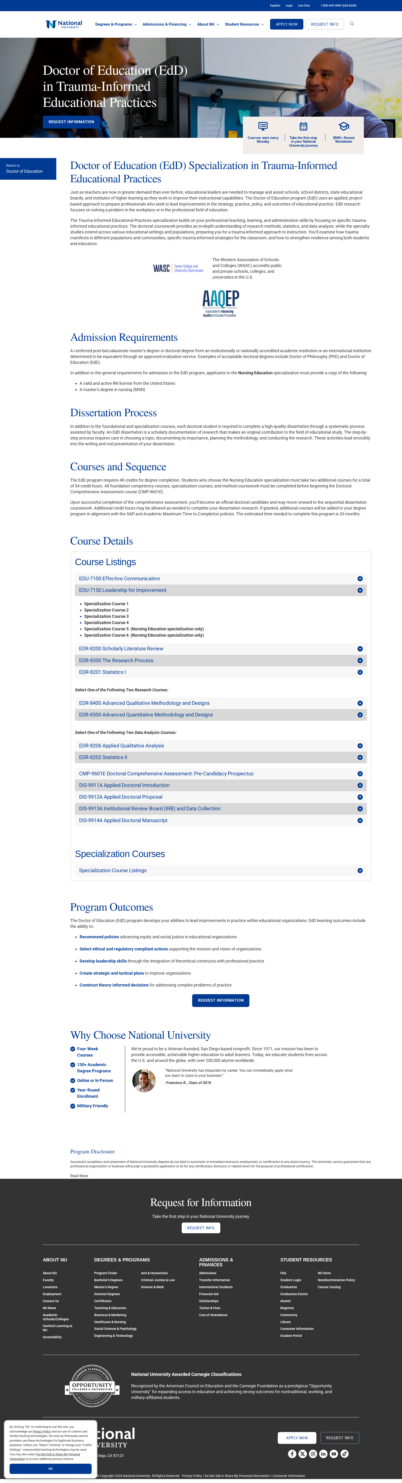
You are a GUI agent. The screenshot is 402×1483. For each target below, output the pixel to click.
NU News (49, 1308)
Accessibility (52, 1337)
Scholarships (208, 1301)
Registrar (287, 1308)
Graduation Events (294, 1294)
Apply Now (287, 24)
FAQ (283, 1273)
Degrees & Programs (113, 24)
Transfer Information (214, 1280)
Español (275, 5)
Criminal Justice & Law (158, 1280)
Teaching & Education (110, 1308)
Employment (52, 1294)
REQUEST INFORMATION (71, 122)
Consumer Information (297, 1329)
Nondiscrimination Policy (336, 1280)
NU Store (324, 1273)
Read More (79, 1176)
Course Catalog (329, 1287)
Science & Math (152, 1287)
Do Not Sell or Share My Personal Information (237, 1476)
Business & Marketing (110, 1315)
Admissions (207, 1273)
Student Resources (242, 24)
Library (285, 1322)
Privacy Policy (192, 1476)
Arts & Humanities (154, 1273)
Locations (50, 1287)
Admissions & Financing (165, 24)
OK (50, 1468)
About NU (205, 24)
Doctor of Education (24, 171)
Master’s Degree (106, 1287)
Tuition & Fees (209, 1308)
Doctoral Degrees (107, 1294)
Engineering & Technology (113, 1336)
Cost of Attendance (213, 1315)
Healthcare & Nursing (110, 1322)
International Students (216, 1287)
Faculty (48, 1280)
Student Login (290, 1280)
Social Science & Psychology (115, 1329)
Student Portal (291, 1336)
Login (289, 5)
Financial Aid (208, 1294)
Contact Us (51, 1301)
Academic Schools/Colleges (56, 1317)
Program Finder (105, 1273)
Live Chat (304, 5)
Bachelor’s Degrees (108, 1280)
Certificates (102, 1301)
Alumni (285, 1301)
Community (288, 1315)
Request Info (324, 24)
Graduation (288, 1287)
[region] (50, 1449)
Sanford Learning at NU (57, 1328)
